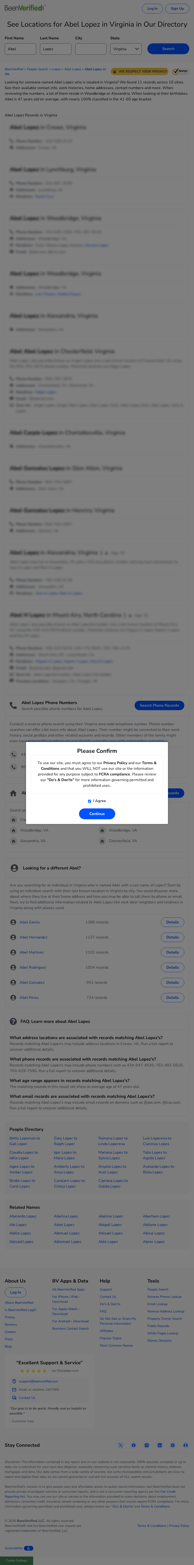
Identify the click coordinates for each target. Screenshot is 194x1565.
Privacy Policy (115, 763)
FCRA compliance (114, 774)
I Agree (99, 800)
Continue (97, 813)
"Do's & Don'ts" (60, 779)
